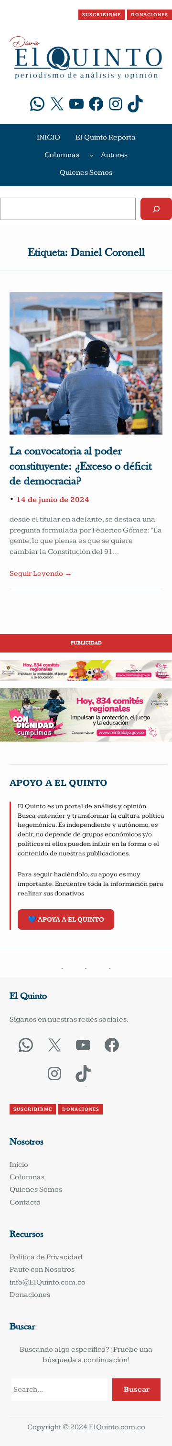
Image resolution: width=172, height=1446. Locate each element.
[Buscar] (156, 209)
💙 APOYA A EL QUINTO (66, 919)
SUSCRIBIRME (101, 15)
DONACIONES (149, 15)
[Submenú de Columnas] (91, 155)
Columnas (61, 155)
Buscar (137, 1389)
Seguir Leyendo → (41, 573)
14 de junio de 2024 (52, 499)
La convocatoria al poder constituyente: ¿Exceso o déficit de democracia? (80, 466)
